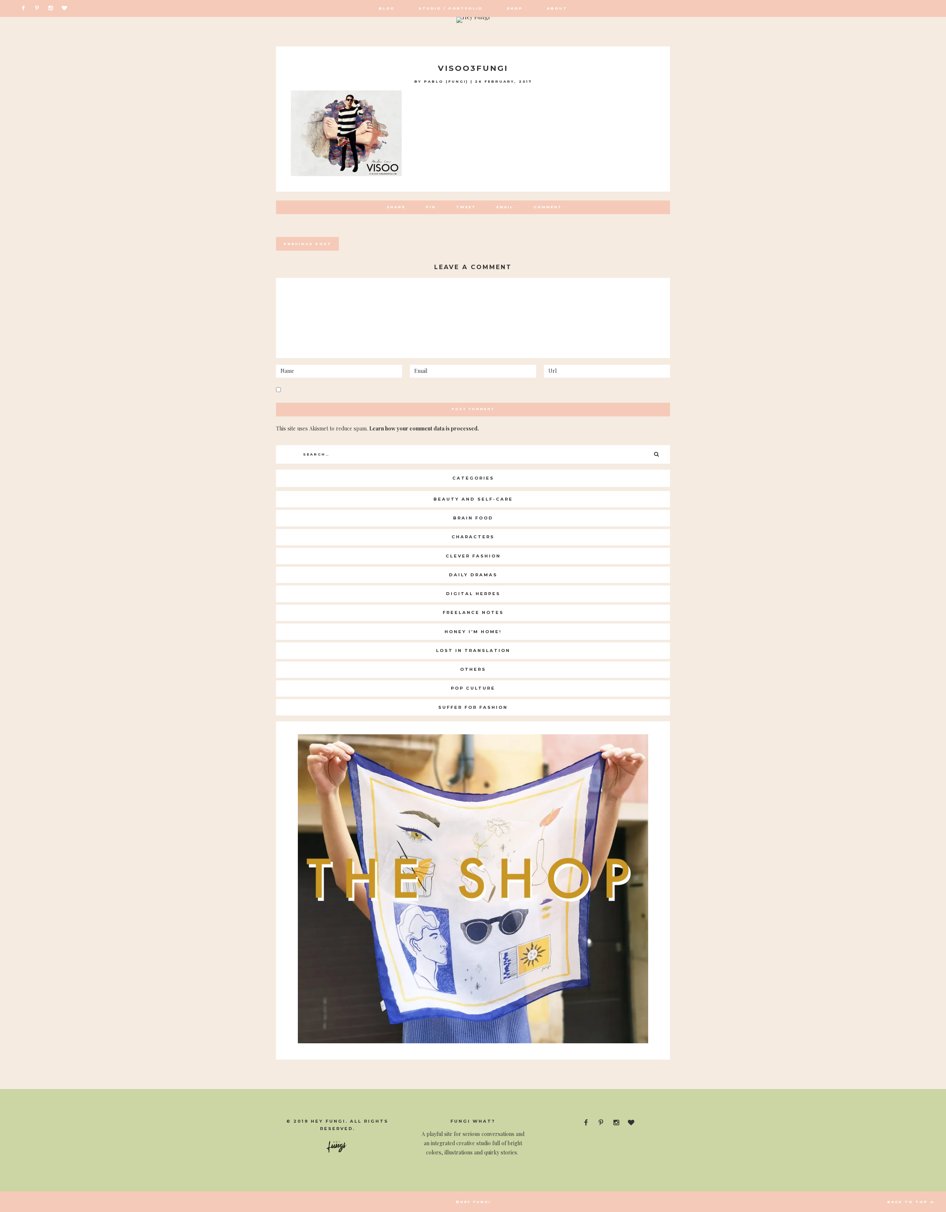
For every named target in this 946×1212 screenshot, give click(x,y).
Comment (548, 207)
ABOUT (557, 8)
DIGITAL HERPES (473, 593)
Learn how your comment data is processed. (424, 428)
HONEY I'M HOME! (473, 631)
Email (504, 207)
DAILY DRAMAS (473, 574)
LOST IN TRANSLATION (473, 650)
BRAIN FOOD (473, 518)
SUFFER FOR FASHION (473, 707)
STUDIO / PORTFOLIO (451, 8)
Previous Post (307, 244)
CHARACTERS (473, 536)
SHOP (515, 8)
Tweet (466, 207)
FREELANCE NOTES (473, 612)
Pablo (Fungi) (446, 81)
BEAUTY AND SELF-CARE (473, 499)
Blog (387, 8)
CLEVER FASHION (473, 556)
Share (396, 207)
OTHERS (473, 669)
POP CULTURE (473, 688)
